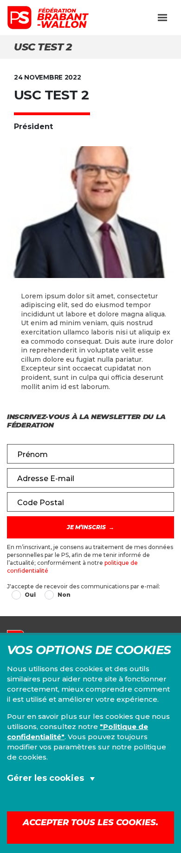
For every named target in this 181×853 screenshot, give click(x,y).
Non (64, 594)
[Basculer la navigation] (162, 17)
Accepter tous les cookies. (90, 822)
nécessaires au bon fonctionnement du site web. (91, 804)
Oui (30, 594)
